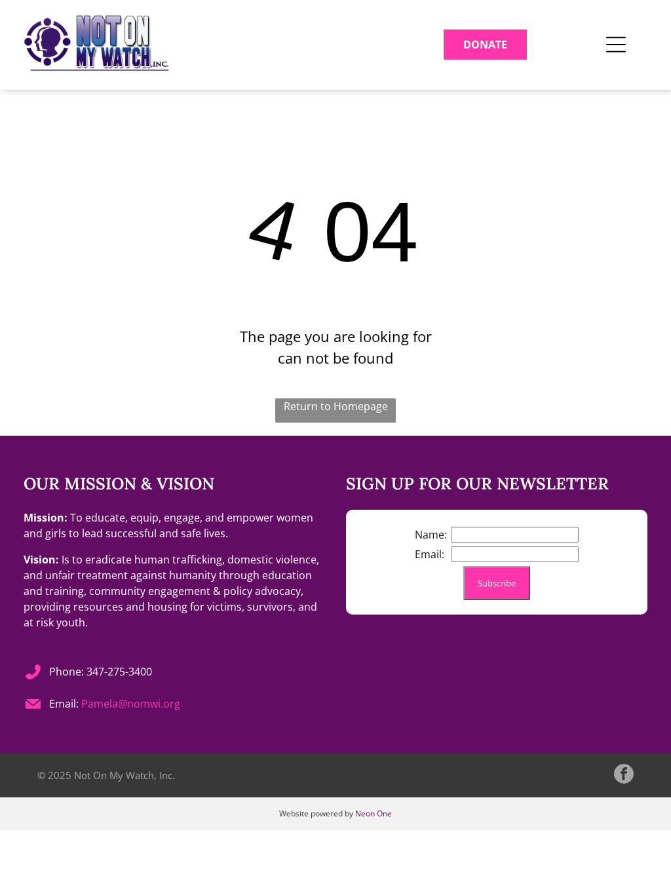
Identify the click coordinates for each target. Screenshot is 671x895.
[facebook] (624, 775)
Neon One (373, 813)
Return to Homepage (336, 406)
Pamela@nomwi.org (130, 703)
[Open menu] (616, 44)
